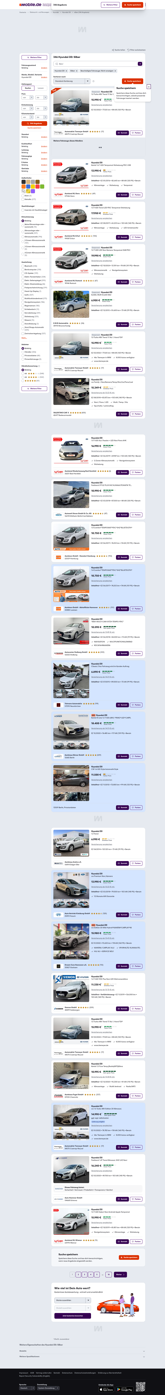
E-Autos (25, 162)
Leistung (25, 150)
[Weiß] (42, 182)
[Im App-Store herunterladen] (107, 1389)
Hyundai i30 (66, 12)
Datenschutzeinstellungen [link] (85, 1373)
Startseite (22, 12)
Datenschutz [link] (67, 1373)
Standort (25, 134)
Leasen (41, 88)
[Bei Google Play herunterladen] (124, 1389)
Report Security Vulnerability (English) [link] (34, 1376)
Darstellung (42, 1385)
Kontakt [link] (57, 1373)
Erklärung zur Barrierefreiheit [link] (109, 1373)
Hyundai (56, 12)
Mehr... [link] (24, 338)
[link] (118, 50)
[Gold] (28, 191)
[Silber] (23, 191)
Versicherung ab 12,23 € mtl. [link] (103, 393)
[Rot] (37, 186)
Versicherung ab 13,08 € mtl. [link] (103, 1077)
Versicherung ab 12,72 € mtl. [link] (102, 990)
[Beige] (28, 182)
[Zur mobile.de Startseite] (40, 4)
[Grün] (42, 186)
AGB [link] (32, 1373)
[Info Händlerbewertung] (39, 366)
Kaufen (28, 88)
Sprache (22, 1385)
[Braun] (37, 182)
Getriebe (25, 168)
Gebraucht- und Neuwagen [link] (39, 12)
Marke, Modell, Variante (32, 75)
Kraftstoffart (27, 144)
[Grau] (33, 182)
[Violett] (33, 191)
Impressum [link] (23, 1373)
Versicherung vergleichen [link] (101, 105)
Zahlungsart (27, 84)
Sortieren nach (59, 77)
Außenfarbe (26, 178)
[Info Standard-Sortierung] (93, 81)
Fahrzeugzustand (29, 65)
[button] (34, 66)
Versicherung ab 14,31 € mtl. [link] (102, 677)
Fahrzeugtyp (27, 156)
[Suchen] (140, 64)
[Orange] (23, 186)
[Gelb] (33, 186)
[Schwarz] (23, 182)
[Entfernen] (66, 71)
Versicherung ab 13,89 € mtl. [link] (103, 632)
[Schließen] (149, 86)
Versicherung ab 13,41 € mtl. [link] (102, 938)
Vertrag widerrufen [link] (44, 1373)
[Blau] (28, 186)
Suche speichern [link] (34, 128)
